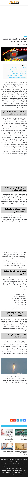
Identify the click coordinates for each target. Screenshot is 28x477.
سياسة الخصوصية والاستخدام (14, 461)
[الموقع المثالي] (14, 2)
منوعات (25, 36)
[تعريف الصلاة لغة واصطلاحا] (7, 446)
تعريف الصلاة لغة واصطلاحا (8, 451)
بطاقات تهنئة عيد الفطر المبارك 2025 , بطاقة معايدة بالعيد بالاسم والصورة (7, 438)
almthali (24, 44)
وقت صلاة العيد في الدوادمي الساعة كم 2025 (21, 451)
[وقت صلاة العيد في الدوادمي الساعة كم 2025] (21, 446)
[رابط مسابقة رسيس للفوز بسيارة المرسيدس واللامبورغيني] (21, 432)
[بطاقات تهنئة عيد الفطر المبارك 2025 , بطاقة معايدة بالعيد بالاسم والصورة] (7, 432)
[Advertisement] (14, 20)
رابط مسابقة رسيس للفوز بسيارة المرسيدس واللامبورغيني (22, 438)
